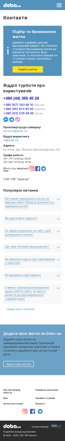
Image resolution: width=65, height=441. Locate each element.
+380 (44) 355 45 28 (21, 98)
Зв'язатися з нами (13, 403)
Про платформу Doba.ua (11, 391)
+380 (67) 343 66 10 (18, 104)
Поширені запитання (47, 390)
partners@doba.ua (15, 131)
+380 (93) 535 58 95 (18, 113)
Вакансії (40, 403)
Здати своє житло (18, 364)
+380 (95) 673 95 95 (18, 109)
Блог (5, 398)
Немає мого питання (20, 309)
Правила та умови (45, 398)
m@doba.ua (10, 140)
